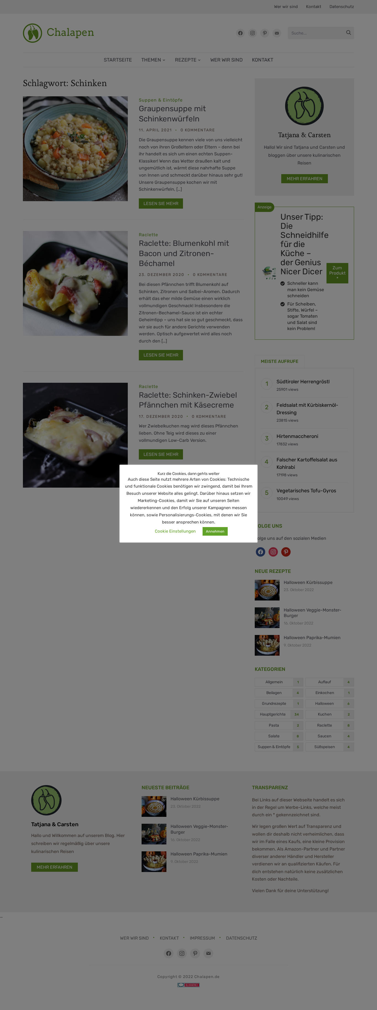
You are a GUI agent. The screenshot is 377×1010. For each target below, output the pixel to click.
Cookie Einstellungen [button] (175, 531)
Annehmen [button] (215, 531)
